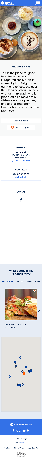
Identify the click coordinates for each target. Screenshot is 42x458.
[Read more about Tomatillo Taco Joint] (21, 305)
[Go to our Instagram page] (20, 430)
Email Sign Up (33, 448)
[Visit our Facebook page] (21, 200)
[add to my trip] (34, 291)
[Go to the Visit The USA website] (21, 454)
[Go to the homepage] (7, 3)
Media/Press (19, 448)
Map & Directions (22, 160)
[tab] (9, 281)
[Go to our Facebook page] (13, 430)
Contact (7, 448)
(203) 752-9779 (21, 174)
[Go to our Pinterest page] (28, 430)
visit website (21, 120)
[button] (29, 371)
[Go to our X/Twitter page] (16, 430)
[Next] (39, 310)
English (21, 443)
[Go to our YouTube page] (24, 430)
